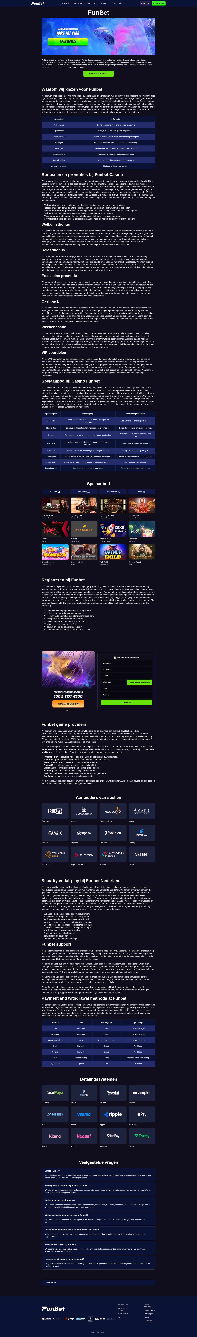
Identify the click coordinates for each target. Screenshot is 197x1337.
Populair (53, 492)
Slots (140, 492)
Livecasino (82, 492)
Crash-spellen (111, 492)
